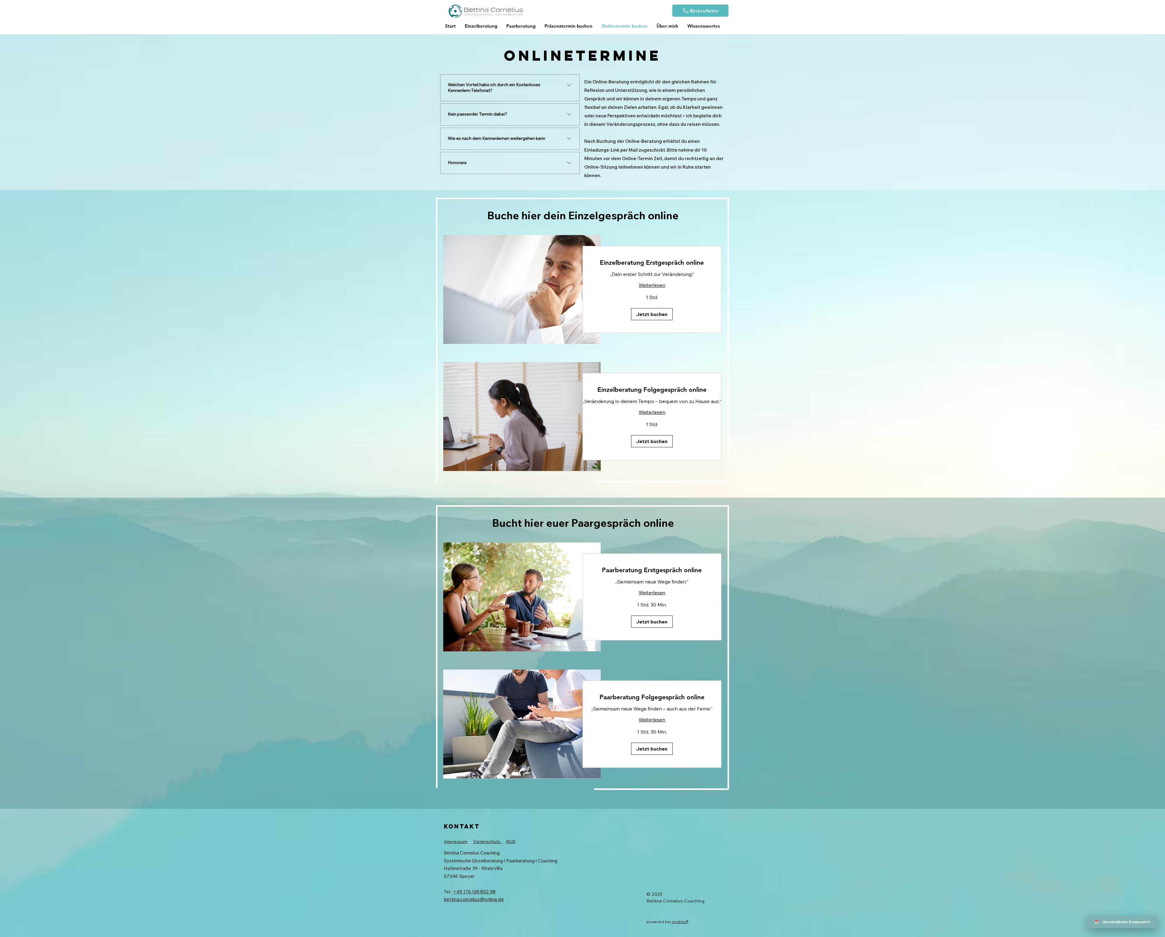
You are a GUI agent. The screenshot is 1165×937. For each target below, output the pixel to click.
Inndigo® (680, 921)
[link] (652, 262)
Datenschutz (487, 841)
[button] (652, 314)
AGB (510, 841)
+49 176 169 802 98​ (474, 892)
